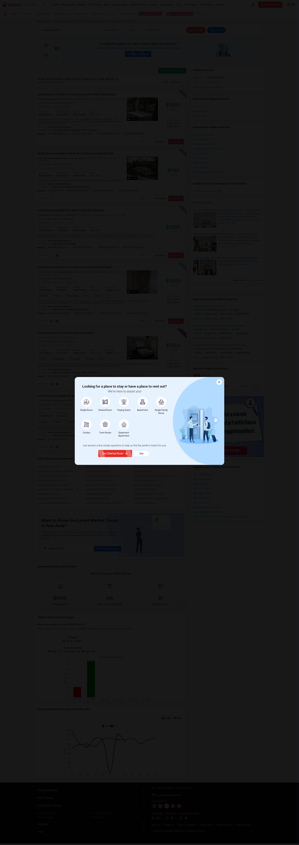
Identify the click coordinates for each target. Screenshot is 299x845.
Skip (141, 453)
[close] (219, 382)
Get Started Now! (112, 453)
